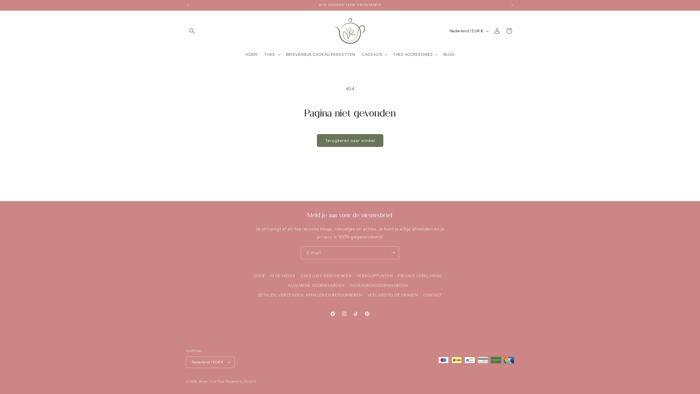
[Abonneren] (393, 252)
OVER (259, 275)
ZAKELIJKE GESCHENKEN (326, 275)
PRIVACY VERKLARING (420, 275)
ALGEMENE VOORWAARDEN (316, 285)
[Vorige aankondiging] (188, 5)
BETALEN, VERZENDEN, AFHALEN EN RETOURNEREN (310, 294)
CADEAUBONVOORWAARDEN (378, 285)
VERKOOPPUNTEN (375, 275)
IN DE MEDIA (283, 275)
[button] (192, 31)
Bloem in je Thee (212, 381)
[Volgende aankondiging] (512, 5)
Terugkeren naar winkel (350, 140)
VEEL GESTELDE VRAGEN (392, 294)
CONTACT (432, 294)
